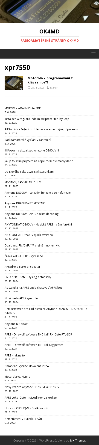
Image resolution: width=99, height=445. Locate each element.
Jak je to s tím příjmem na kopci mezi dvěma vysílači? (39, 161)
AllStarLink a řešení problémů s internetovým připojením (41, 129)
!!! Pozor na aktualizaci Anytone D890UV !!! (32, 150)
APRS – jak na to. (15, 355)
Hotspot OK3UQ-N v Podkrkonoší (26, 408)
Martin (54, 87)
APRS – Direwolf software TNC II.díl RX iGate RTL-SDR (38, 334)
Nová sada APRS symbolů (21, 298)
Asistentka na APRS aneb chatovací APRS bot (33, 288)
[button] (92, 53)
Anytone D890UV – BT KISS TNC (25, 203)
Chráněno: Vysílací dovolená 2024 (27, 366)
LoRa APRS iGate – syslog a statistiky (28, 277)
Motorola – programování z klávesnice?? (50, 80)
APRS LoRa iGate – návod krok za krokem (31, 398)
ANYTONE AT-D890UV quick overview (29, 235)
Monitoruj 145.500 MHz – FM (23, 182)
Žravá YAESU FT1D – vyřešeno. (24, 256)
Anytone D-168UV (16, 324)
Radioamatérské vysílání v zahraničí (28, 140)
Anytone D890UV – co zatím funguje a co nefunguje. (38, 193)
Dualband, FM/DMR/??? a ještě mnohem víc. (32, 245)
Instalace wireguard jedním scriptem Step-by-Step (37, 119)
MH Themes (78, 440)
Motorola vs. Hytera (17, 377)
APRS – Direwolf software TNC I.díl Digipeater (34, 345)
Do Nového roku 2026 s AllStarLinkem (29, 172)
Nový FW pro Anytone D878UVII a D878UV (32, 387)
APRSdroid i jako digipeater (22, 267)
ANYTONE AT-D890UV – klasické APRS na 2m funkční (38, 224)
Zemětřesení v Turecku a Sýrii (24, 419)
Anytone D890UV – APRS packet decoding (31, 214)
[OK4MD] (49, 20)
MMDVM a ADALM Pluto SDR (23, 108)
